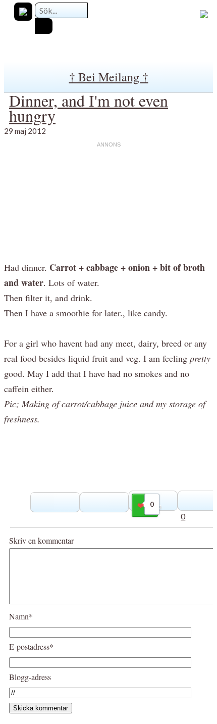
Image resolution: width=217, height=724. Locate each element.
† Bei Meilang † (108, 77)
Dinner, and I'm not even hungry (88, 107)
